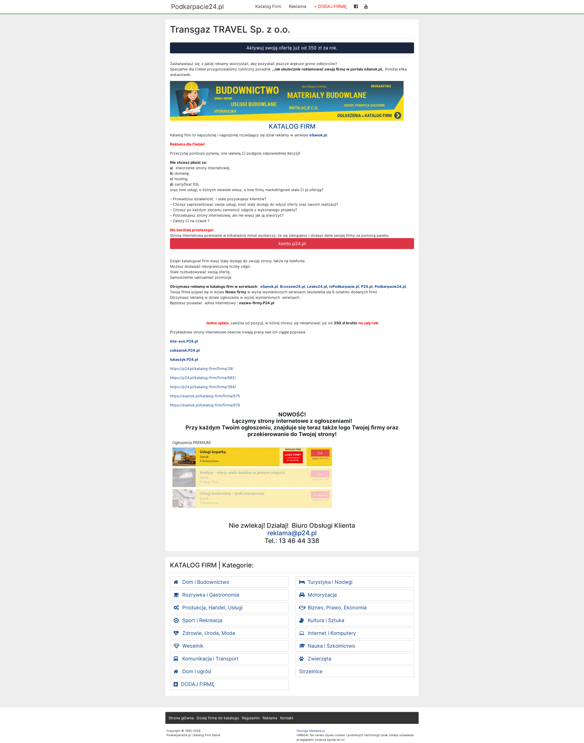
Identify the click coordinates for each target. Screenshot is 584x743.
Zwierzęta (318, 659)
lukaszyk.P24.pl (184, 359)
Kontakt (286, 718)
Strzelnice (311, 671)
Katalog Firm (268, 6)
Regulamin (251, 718)
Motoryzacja (321, 595)
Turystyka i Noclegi (329, 582)
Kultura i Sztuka (325, 620)
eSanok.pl (318, 135)
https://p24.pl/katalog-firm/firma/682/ (203, 377)
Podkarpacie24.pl (197, 6)
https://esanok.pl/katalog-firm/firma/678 (205, 405)
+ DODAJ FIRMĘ (330, 6)
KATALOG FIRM (292, 126)
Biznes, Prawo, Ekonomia (336, 608)
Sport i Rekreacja (201, 620)
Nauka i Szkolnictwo (330, 646)
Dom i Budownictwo (205, 582)
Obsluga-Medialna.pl (311, 731)
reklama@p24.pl (292, 533)
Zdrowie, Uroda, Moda (208, 633)
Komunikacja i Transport (210, 659)
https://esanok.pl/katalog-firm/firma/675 (205, 396)
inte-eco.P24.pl (184, 341)
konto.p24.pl (292, 243)
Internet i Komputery (331, 633)
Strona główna (181, 718)
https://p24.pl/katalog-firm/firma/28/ (202, 368)
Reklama (297, 6)
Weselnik (192, 646)
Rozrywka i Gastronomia (210, 595)
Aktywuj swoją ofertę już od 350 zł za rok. (292, 48)
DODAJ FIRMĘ (197, 684)
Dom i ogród (196, 671)
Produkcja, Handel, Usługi (211, 608)
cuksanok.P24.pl (185, 350)
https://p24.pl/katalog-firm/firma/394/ (203, 386)
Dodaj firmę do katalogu (218, 718)
